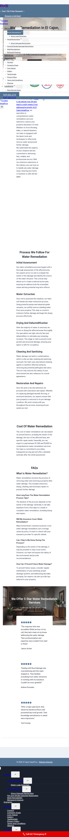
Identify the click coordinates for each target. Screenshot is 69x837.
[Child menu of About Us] (19, 59)
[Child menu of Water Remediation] (26, 33)
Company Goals (12, 65)
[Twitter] (4, 7)
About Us (7, 806)
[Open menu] (2, 107)
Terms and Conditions (15, 80)
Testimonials (11, 74)
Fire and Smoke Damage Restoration (20, 46)
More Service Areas (14, 90)
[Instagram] (6, 7)
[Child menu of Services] (18, 29)
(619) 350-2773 (9, 98)
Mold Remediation (13, 49)
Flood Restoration (14, 789)
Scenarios (8, 55)
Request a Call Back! (13, 16)
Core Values (11, 68)
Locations (8, 830)
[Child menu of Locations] (19, 87)
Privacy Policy (12, 77)
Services (7, 775)
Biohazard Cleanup (14, 52)
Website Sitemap (46, 762)
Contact (10, 62)
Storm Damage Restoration (20, 43)
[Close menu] (0, 768)
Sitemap (10, 83)
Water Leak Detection (18, 36)
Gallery (9, 71)
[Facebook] (1, 7)
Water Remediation (15, 781)
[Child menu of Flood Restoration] (25, 40)
